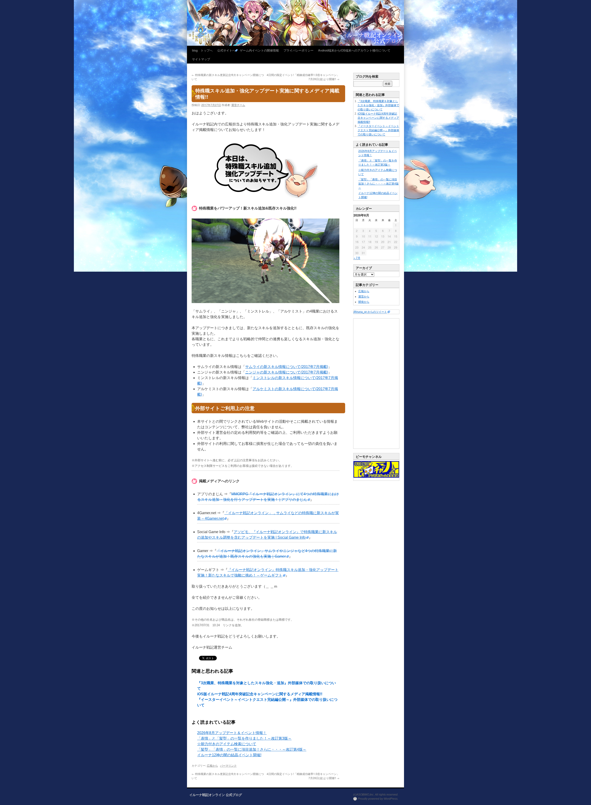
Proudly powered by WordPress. (378, 798)
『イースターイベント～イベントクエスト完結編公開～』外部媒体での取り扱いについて (378, 130)
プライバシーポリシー (298, 50)
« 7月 (357, 258)
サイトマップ (201, 59)
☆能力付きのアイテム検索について (226, 744)
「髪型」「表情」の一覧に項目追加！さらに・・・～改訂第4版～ (251, 749)
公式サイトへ (226, 50)
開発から (363, 302)
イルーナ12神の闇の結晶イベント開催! (229, 755)
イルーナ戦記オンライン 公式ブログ (215, 794)
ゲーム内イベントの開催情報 (259, 50)
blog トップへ (202, 50)
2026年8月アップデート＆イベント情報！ (232, 733)
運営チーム (238, 105)
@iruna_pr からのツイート (370, 311)
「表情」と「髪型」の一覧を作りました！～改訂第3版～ (244, 738)
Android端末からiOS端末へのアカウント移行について (354, 50)
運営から (363, 296)
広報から (212, 765)
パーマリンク (228, 765)
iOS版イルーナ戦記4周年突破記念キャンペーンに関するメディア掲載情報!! (259, 694)
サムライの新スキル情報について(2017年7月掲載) (286, 367)
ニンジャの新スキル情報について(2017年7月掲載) (286, 372)
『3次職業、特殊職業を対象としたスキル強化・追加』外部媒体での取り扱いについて (378, 105)
